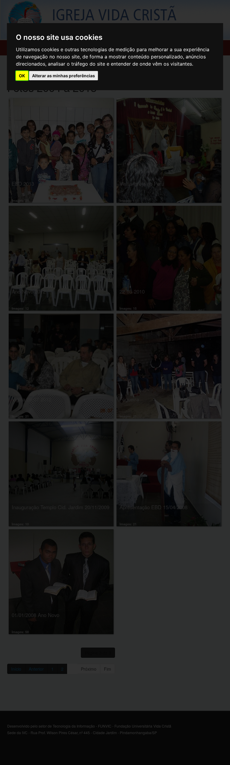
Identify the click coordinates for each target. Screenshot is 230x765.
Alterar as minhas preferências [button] (63, 75)
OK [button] (22, 75)
